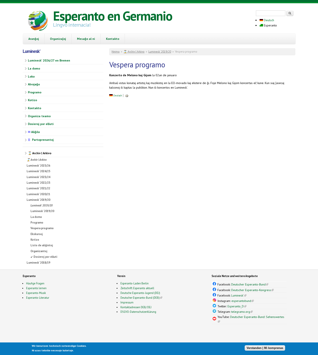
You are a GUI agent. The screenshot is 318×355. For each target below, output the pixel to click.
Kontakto (112, 39)
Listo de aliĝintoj (42, 245)
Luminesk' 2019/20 (38, 200)
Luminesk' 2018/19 (38, 262)
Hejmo (116, 51)
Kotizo (32, 100)
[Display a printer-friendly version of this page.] (126, 95)
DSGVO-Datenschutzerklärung (138, 311)
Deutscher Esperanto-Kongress (252, 290)
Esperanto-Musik (36, 293)
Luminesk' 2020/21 (38, 194)
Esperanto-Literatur (37, 297)
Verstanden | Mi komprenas (265, 348)
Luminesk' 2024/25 (38, 171)
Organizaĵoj (58, 39)
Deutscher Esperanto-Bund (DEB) (140, 297)
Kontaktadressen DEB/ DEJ (135, 307)
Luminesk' (238, 295)
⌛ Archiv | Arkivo (39, 153)
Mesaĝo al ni (86, 39)
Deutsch (268, 20)
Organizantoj (39, 251)
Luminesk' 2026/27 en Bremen (49, 60)
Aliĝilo (34, 132)
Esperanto (270, 25)
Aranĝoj (33, 39)
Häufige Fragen (35, 283)
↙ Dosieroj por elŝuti (44, 257)
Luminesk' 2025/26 (38, 165)
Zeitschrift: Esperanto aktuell (137, 288)
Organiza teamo (39, 116)
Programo (34, 92)
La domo (34, 68)
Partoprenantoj (41, 140)
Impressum (126, 302)
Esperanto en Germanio (112, 15)
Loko (31, 76)
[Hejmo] (38, 21)
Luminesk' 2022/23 (38, 183)
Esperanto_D (237, 306)
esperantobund (242, 301)
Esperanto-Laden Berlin (134, 283)
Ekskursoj (37, 234)
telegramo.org (242, 312)
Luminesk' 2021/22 (38, 188)
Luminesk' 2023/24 (38, 177)
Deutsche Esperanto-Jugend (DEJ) (140, 293)
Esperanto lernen (36, 288)
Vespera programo (42, 228)
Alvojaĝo (34, 84)
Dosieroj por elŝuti (41, 124)
